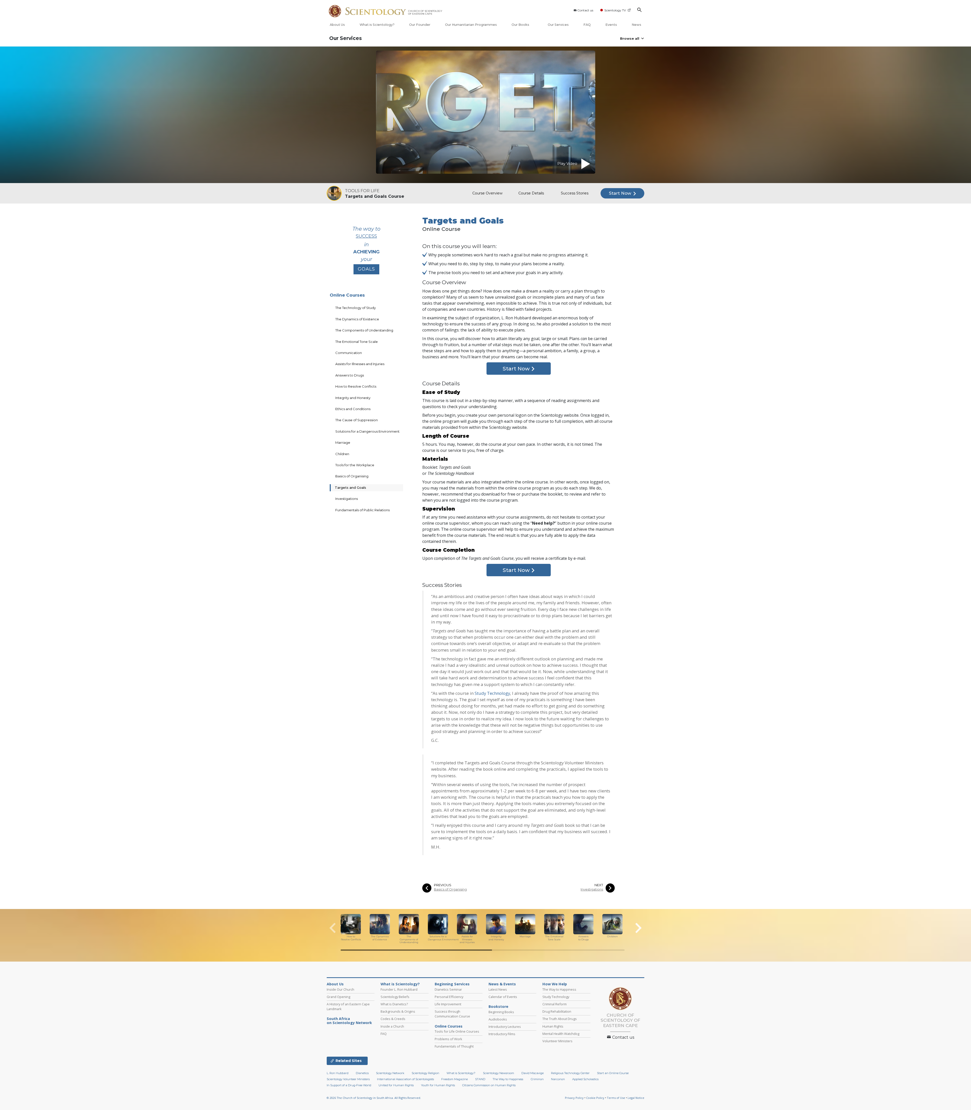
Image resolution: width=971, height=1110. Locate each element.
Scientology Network (390, 1073)
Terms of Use (616, 1098)
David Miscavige (532, 1073)
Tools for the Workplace (354, 465)
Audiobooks (498, 1019)
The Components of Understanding (364, 330)
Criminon (537, 1079)
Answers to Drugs (349, 375)
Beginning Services (452, 984)
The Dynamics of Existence (357, 319)
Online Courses (347, 295)
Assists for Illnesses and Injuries (359, 364)
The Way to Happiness (559, 989)
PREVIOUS (442, 885)
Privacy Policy (574, 1098)
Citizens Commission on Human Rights (489, 1085)
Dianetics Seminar (448, 989)
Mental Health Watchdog (560, 1033)
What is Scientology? (377, 25)
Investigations (592, 889)
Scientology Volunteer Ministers (348, 1079)
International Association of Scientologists (405, 1079)
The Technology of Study (355, 308)
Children (342, 454)
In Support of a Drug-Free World (349, 1085)
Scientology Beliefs (395, 996)
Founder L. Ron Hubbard (399, 989)
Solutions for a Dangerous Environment (367, 431)
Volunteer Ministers (557, 1041)
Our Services (558, 25)
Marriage (342, 442)
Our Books (521, 25)
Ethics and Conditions (352, 409)
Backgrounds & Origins (398, 1011)
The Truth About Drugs (559, 1018)
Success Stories (574, 193)
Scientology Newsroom (498, 1073)
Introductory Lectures (505, 1026)
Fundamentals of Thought (454, 1046)
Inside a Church (392, 1026)
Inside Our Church (340, 989)
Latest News (498, 989)
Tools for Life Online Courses (457, 1031)
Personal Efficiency (449, 996)
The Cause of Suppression (356, 420)
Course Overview (487, 193)
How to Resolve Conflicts (355, 386)
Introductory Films (502, 1034)
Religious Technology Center (570, 1073)
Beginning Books (501, 1012)
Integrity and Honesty (352, 398)
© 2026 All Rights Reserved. (374, 1098)
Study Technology (492, 693)
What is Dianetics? (394, 1004)
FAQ (587, 25)
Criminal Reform (554, 1004)
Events (611, 25)
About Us (337, 25)
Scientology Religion (425, 1073)
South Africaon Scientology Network (349, 1021)
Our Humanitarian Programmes (471, 25)
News (636, 25)
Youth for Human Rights (438, 1085)
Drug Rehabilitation (556, 1011)
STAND (480, 1079)
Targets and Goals (350, 487)
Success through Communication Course (452, 1013)
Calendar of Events (503, 996)
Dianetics (362, 1073)
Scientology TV (615, 10)
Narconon (558, 1079)
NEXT (598, 885)
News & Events (502, 984)
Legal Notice (636, 1098)
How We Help (554, 984)
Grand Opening (338, 996)
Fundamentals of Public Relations (362, 510)
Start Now (620, 193)
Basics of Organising (450, 889)
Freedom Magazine (454, 1079)
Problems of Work (448, 1039)
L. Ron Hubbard (337, 1073)
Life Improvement (448, 1004)
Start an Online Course (613, 1073)
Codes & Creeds (393, 1018)
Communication (348, 353)
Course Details (531, 193)
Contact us (585, 10)
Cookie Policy (595, 1098)
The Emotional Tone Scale (356, 342)
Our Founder (419, 25)
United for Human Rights (396, 1085)
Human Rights (552, 1026)
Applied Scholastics (585, 1079)
